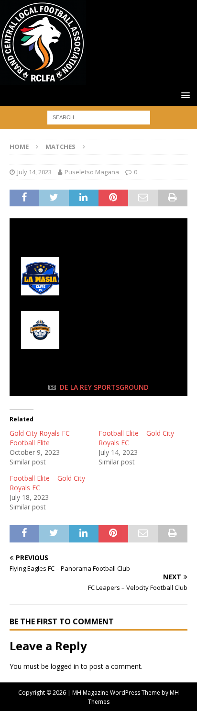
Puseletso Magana (92, 172)
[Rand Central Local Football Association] (43, 79)
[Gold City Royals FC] (98, 330)
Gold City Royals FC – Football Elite (43, 438)
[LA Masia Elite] (98, 276)
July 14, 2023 (34, 172)
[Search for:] (98, 116)
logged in (65, 666)
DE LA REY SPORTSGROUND (104, 387)
